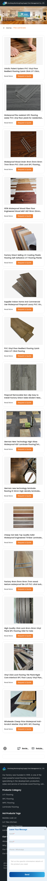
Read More (8, 76)
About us (6, 841)
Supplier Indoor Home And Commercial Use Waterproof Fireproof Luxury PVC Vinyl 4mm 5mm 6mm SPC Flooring (23, 304)
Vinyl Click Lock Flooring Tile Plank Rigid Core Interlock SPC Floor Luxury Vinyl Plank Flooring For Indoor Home (23, 677)
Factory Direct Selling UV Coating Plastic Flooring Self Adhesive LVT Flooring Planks (23, 256)
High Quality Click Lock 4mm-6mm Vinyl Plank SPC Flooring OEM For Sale (22, 629)
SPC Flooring (8, 798)
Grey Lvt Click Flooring (12, 826)
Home (9, 28)
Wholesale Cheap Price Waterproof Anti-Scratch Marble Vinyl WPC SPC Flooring (23, 723)
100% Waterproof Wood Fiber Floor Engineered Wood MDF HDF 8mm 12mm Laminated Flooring (22, 211)
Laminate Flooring (10, 807)
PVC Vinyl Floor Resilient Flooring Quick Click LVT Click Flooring (21, 350)
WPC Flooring (8, 802)
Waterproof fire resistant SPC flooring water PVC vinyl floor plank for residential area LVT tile (23, 118)
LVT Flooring (7, 794)
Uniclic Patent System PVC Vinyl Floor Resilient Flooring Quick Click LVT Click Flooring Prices (21, 71)
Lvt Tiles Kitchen (9, 822)
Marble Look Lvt (9, 818)
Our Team (7, 849)
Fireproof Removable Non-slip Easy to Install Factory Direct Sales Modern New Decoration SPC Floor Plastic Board (22, 398)
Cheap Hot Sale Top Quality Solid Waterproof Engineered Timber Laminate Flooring (23, 537)
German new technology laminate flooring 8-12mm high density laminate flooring (22, 491)
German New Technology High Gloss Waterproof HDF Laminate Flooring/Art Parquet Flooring (21, 444)
